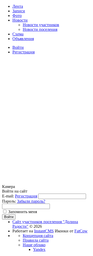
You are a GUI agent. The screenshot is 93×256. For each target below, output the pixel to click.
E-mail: (8, 196)
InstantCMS (44, 231)
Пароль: (9, 201)
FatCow (81, 231)
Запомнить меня (22, 212)
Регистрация (26, 196)
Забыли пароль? (31, 201)
